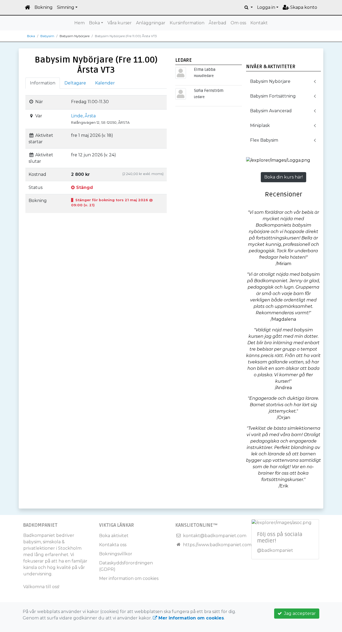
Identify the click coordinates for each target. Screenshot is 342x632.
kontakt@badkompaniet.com (214, 535)
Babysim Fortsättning (273, 96)
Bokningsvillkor (115, 553)
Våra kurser (119, 22)
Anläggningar (150, 22)
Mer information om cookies (128, 578)
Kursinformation (187, 22)
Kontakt (259, 22)
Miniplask (260, 125)
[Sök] (248, 7)
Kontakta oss (112, 544)
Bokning (43, 7)
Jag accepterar (299, 613)
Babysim (47, 36)
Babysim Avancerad (271, 110)
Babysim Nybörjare (270, 81)
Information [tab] (42, 83)
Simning (65, 7)
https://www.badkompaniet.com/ (218, 544)
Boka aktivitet (114, 535)
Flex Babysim (264, 140)
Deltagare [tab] (75, 83)
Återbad (217, 22)
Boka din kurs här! (283, 177)
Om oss (238, 22)
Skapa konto (303, 7)
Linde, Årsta (83, 115)
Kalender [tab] (105, 83)
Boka (94, 22)
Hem (79, 22)
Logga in (266, 7)
